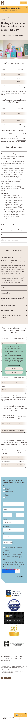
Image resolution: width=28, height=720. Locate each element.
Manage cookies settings (14, 365)
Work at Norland (18, 656)
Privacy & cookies (5, 671)
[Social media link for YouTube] (7, 678)
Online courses (5, 658)
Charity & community (6, 656)
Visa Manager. (21, 141)
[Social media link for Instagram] (2, 678)
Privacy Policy (8, 353)
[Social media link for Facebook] (5, 678)
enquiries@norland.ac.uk (16, 666)
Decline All (14, 372)
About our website (19, 671)
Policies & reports (5, 660)
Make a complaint (9, 672)
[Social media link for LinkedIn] (10, 678)
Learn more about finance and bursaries (13, 35)
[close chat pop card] (26, 714)
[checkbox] (7, 493)
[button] (20, 715)
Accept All (14, 368)
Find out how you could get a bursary (9, 718)
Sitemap (3, 672)
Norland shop (14, 658)
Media (21, 658)
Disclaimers (11, 671)
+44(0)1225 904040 (5, 666)
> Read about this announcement (9, 10)
